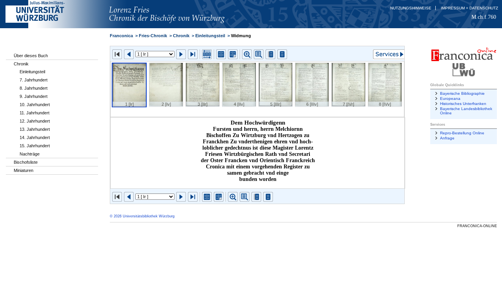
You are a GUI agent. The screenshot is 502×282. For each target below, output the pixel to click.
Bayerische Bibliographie (462, 93)
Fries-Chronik (153, 35)
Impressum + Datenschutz (469, 8)
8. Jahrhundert (33, 88)
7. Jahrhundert (33, 80)
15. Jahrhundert (35, 145)
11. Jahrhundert (34, 112)
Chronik (21, 63)
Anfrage (447, 138)
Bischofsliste (26, 162)
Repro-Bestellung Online (462, 133)
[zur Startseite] (179, 26)
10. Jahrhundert (35, 104)
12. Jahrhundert (35, 121)
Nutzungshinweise (410, 8)
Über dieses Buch (31, 55)
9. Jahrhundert (33, 96)
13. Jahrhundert (35, 129)
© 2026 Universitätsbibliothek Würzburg (142, 216)
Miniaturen (23, 170)
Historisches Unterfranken (463, 103)
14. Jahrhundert (35, 137)
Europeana (450, 98)
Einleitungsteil (32, 71)
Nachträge (30, 154)
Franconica (121, 35)
